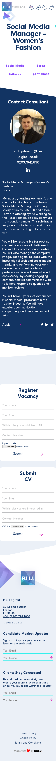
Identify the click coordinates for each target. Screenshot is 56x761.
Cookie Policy (28, 738)
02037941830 (28, 162)
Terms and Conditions (28, 742)
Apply (6, 324)
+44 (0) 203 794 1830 (16, 616)
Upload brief (9, 443)
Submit (18, 454)
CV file (6, 526)
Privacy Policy (28, 733)
